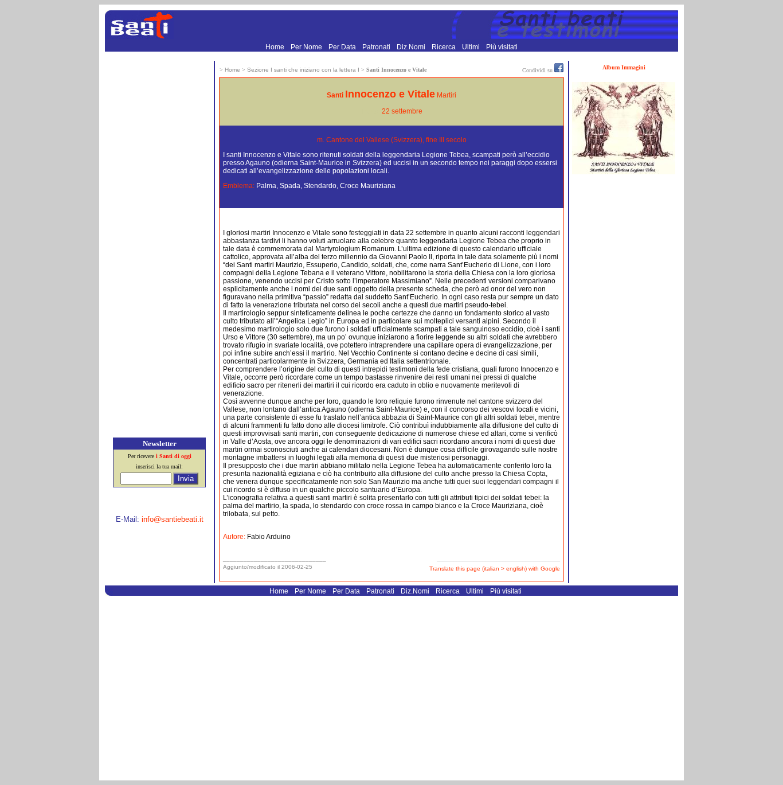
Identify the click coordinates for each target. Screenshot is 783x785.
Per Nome (307, 47)
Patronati (377, 47)
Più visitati (502, 47)
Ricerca (444, 47)
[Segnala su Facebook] (558, 70)
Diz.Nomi (412, 47)
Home (275, 47)
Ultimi (471, 47)
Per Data (343, 47)
